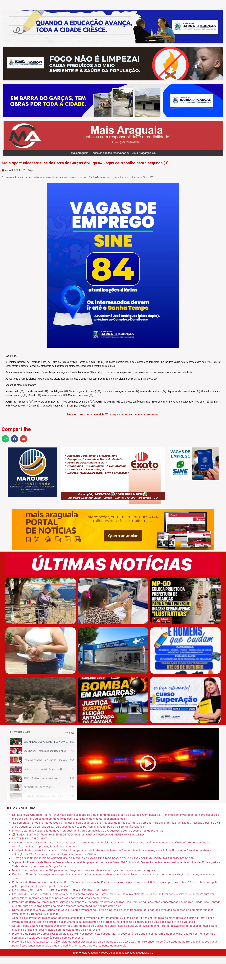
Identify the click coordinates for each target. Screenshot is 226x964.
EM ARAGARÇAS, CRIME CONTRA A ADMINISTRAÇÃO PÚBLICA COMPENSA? (60, 890)
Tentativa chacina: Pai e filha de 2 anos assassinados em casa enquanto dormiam (66, 760)
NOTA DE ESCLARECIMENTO (30, 838)
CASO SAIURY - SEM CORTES (38, 787)
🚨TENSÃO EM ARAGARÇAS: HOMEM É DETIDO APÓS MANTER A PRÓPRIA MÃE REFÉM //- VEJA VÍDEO (78, 834)
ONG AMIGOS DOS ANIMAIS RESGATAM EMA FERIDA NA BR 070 (56, 742)
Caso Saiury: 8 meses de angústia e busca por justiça (50, 751)
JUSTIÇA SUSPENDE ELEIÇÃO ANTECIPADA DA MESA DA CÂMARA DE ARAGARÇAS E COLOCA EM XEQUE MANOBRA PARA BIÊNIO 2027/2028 (103, 858)
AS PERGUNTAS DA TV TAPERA (40, 778)
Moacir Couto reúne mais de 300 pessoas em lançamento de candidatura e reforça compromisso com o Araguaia (83, 870)
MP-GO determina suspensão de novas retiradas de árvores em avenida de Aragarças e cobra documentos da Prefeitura (87, 830)
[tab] (42, 741)
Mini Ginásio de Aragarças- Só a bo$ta (43, 796)
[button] (5, 439)
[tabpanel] (148, 764)
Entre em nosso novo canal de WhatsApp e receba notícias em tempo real (113, 414)
